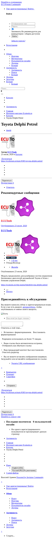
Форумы (15, 56)
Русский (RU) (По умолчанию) (24, 471)
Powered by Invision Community (29, 477)
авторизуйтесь (29, 307)
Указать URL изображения (23, 363)
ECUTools (12, 152)
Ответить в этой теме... (11, 328)
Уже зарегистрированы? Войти (20, 9)
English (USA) (17, 468)
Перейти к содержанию (11, 2)
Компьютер (11, 372)
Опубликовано (14, 226)
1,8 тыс (14, 260)
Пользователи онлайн (20, 61)
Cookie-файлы (12, 473)
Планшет (10, 374)
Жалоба (14, 267)
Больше (14, 65)
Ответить (10, 187)
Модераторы (16, 58)
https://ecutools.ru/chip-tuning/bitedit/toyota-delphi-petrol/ (24, 285)
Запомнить (16, 31)
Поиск (14, 72)
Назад (13, 498)
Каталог (19, 154)
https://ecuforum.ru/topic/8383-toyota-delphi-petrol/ (22, 161)
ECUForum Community (11, 4)
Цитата (9, 291)
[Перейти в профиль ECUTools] (8, 148)
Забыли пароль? (18, 41)
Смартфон (10, 377)
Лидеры (14, 63)
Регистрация (11, 45)
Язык (8, 465)
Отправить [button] (11, 386)
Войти (14, 36)
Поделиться (6, 159)
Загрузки (10, 79)
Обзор (9, 54)
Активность (11, 68)
